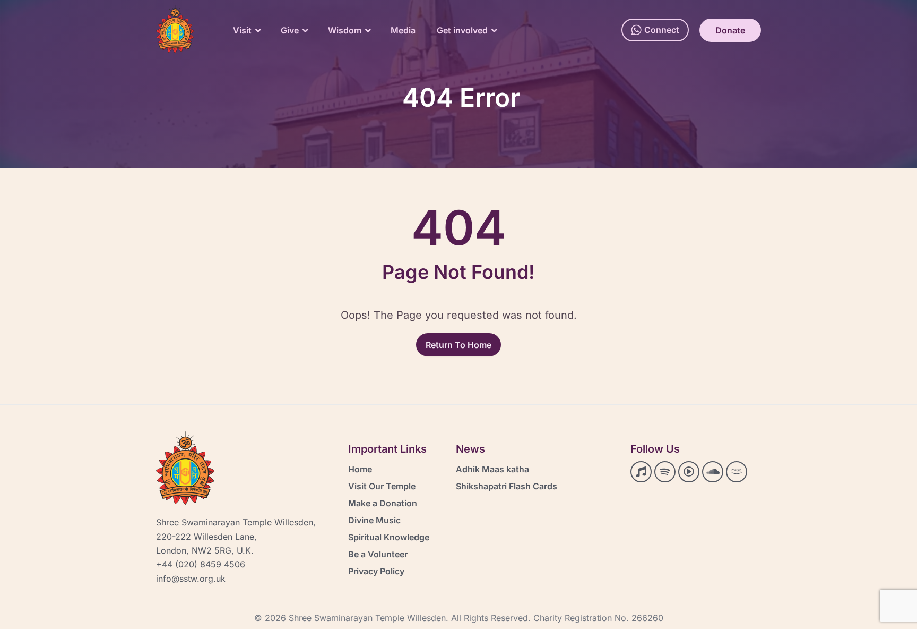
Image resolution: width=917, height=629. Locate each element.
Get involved (462, 30)
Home (360, 469)
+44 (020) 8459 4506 (200, 564)
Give (290, 30)
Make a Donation (382, 503)
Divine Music (374, 520)
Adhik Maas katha (492, 469)
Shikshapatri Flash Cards (506, 486)
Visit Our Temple (382, 486)
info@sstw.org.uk (191, 578)
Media (403, 30)
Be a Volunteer (378, 554)
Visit (242, 30)
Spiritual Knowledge (388, 537)
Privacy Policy (376, 571)
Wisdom (344, 30)
